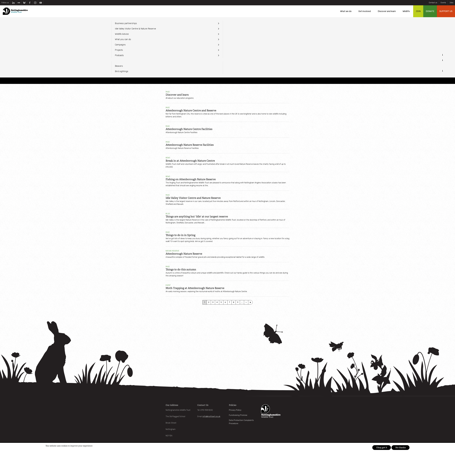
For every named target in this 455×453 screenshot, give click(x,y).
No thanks (400, 447)
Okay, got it (381, 447)
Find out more (50, 449)
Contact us (433, 3)
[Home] (15, 11)
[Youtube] (40, 2)
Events (443, 3)
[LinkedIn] (13, 2)
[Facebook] (29, 2)
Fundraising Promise (238, 415)
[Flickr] (18, 2)
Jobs (451, 3)
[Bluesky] (24, 2)
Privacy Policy (235, 410)
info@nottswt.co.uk (211, 416)
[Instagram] (35, 2)
